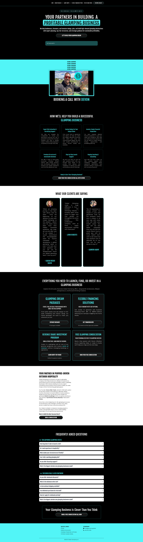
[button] (62, 3)
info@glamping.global (90, 528)
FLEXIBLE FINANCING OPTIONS (69, 532)
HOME (62, 528)
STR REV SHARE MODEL (67, 534)
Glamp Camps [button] (66, 3)
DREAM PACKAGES (66, 530)
